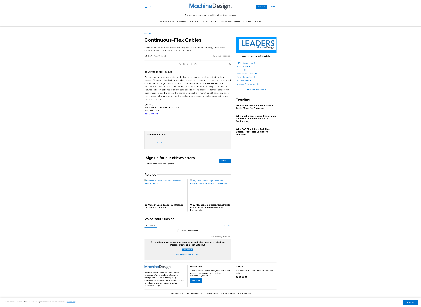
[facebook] (180, 64)
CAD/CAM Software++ (230, 21)
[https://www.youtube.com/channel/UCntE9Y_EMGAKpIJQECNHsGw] (246, 277)
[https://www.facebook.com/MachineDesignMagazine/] (237, 277)
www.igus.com (151, 114)
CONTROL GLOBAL (211, 293)
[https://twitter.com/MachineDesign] (243, 277)
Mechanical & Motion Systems (173, 21)
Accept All (410, 302)
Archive (147, 33)
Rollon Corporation (245, 77)
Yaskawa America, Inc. (246, 84)
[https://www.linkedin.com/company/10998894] (240, 277)
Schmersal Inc (243, 80)
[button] (146, 7)
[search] (150, 7)
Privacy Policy (71, 302)
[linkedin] (184, 64)
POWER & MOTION (244, 293)
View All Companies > (256, 89)
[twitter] (187, 64)
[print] (230, 64)
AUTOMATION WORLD (194, 293)
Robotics (194, 21)
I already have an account (187, 254)
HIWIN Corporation (245, 63)
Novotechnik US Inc (245, 73)
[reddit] (191, 64)
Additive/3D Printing (252, 21)
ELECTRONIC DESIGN (228, 293)
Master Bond (242, 66)
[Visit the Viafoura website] (225, 237)
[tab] (150, 226)
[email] (195, 64)
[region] (187, 231)
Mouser (240, 70)
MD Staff (148, 56)
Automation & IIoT (210, 21)
